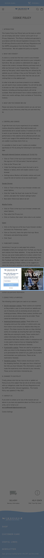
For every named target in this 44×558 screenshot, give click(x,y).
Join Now (11, 284)
